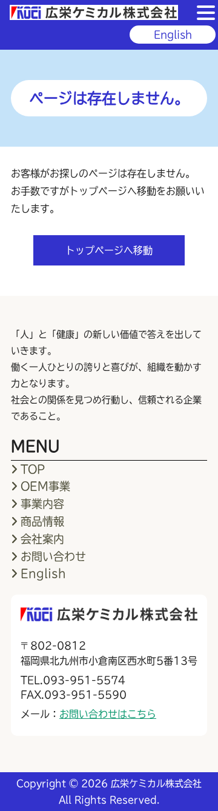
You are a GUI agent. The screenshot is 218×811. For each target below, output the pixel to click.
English (173, 34)
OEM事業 (45, 486)
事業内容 (42, 503)
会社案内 (42, 538)
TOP (33, 469)
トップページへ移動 (109, 250)
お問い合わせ (53, 556)
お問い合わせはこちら (107, 714)
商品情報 (42, 521)
